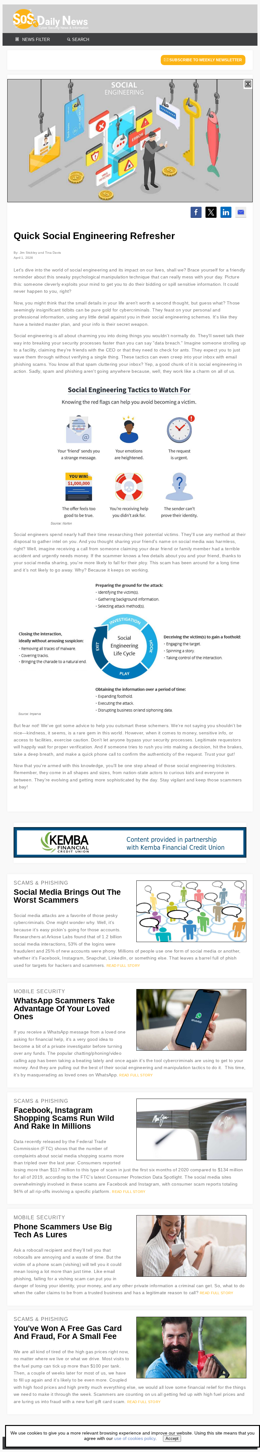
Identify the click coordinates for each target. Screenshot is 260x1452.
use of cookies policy (134, 1438)
